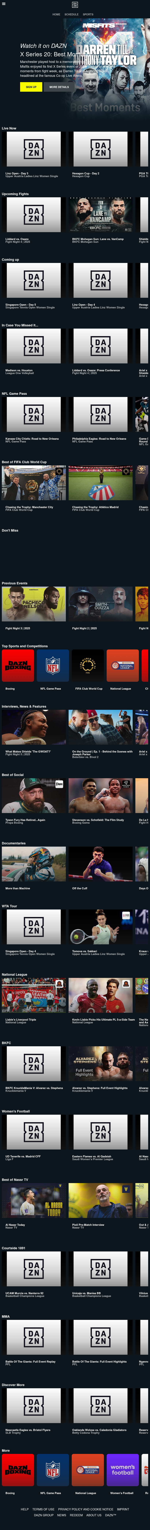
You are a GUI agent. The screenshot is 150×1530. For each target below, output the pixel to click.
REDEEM (76, 1515)
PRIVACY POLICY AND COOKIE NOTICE (85, 1509)
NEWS (61, 1515)
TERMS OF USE (43, 1509)
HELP (25, 1509)
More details (59, 87)
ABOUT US (94, 1515)
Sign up (31, 87)
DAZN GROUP (44, 1515)
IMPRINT (123, 1509)
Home (56, 14)
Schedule (71, 14)
